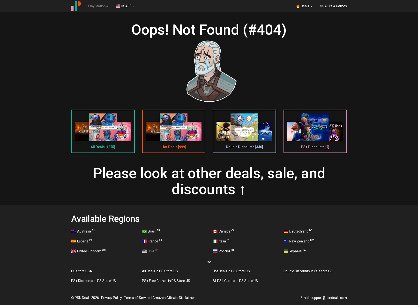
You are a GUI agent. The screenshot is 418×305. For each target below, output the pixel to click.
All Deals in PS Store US (160, 271)
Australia (86, 231)
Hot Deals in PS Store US (231, 271)
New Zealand (301, 241)
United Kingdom (91, 251)
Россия (226, 251)
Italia (224, 241)
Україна (297, 251)
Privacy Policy (111, 298)
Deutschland (300, 231)
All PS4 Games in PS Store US (235, 281)
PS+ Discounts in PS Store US (93, 281)
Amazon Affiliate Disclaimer (173, 298)
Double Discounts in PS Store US (308, 271)
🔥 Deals (303, 6)
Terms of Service (137, 298)
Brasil (154, 231)
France (155, 241)
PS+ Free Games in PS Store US (166, 281)
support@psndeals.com (329, 298)
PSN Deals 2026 (87, 298)
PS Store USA (81, 271)
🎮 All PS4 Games (333, 6)
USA (125, 6)
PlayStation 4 (98, 6)
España (84, 241)
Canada (227, 231)
